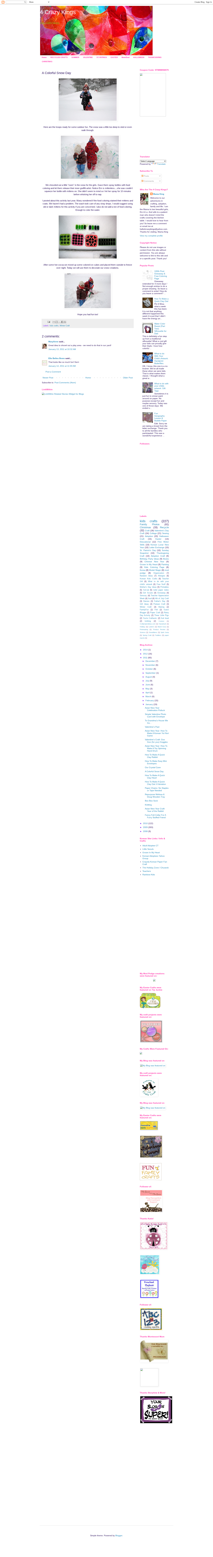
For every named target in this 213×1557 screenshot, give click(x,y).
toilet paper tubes (161, 590)
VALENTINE (88, 57)
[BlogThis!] (56, 322)
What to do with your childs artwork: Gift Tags (161, 387)
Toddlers (158, 635)
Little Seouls (148, 849)
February (149, 700)
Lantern (151, 627)
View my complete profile (151, 236)
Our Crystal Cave (153, 767)
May (147, 688)
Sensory (143, 596)
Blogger (118, 1535)
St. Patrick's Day (148, 550)
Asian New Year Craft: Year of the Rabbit (155, 809)
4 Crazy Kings (58, 12)
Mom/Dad (125, 57)
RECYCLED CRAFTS (59, 57)
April (147, 692)
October (149, 669)
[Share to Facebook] (62, 322)
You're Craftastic (150, 618)
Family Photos (150, 524)
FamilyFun (144, 610)
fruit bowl (165, 618)
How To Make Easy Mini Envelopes (156, 762)
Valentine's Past (152, 727)
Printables (164, 587)
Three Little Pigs (161, 615)
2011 (145, 657)
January (149, 704)
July (147, 681)
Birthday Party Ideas (149, 559)
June (148, 684)
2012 (145, 654)
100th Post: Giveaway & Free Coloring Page (160, 275)
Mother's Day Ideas (148, 587)
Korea (142, 570)
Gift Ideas (144, 604)
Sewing (165, 533)
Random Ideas (146, 576)
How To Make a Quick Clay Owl (161, 300)
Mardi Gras (162, 627)
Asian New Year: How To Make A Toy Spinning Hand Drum (156, 748)
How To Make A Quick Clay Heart (155, 776)
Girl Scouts (148, 593)
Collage (153, 533)
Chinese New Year (154, 561)
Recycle (164, 527)
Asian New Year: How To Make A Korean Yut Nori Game (157, 733)
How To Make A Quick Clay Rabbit (155, 756)
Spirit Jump (165, 632)
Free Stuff (161, 584)
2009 (145, 827)
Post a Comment (53, 372)
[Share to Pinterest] (64, 322)
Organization (158, 573)
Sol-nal (146, 590)
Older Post (128, 377)
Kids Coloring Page (154, 567)
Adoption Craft (158, 556)
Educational (145, 542)
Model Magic (155, 570)
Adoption (149, 536)
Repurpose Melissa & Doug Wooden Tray (155, 795)
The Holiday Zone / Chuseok (155, 867)
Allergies (161, 576)
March (148, 696)
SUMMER (75, 57)
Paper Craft (155, 613)
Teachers (146, 871)
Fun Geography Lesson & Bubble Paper (160, 417)
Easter (158, 539)
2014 (145, 650)
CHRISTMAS (47, 62)
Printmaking (144, 629)
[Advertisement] (154, 135)
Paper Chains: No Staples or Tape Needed (157, 789)
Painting (165, 564)
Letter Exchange (156, 547)
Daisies (146, 601)
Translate (161, 164)
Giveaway (161, 593)
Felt (156, 610)
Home (44, 57)
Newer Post (48, 377)
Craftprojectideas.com (147, 624)
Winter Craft (65, 326)
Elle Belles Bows (56, 358)
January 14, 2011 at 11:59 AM (62, 366)
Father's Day (159, 601)
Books (166, 559)
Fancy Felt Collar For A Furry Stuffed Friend (155, 816)
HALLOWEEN (138, 57)
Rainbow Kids (148, 874)
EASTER (114, 57)
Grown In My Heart (149, 564)
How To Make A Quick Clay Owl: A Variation (155, 783)
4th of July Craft (162, 598)
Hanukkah (162, 624)
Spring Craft (147, 635)
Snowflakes (153, 632)
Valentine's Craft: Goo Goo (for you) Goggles (156, 740)
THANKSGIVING (154, 57)
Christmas (145, 527)
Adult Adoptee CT (150, 845)
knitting (148, 621)
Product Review (159, 629)
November (150, 665)
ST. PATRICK (102, 57)
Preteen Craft (159, 604)
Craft (147, 530)
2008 (145, 831)
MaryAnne (53, 341)
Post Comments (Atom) (65, 382)
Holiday (142, 627)
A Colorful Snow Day (154, 771)
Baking (161, 607)
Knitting (148, 805)
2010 (145, 823)
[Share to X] (59, 322)
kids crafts (54, 326)
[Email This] (53, 322)
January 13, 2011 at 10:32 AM (62, 349)
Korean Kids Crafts (148, 579)
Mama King (158, 194)
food (150, 598)
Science (142, 632)
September (150, 673)
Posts (146, 176)
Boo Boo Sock (151, 801)
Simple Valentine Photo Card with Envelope (155, 715)
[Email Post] (49, 322)
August (148, 677)
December (150, 661)
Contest (161, 621)
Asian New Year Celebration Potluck (155, 709)
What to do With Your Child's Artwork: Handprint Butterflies (161, 358)
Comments (148, 181)
